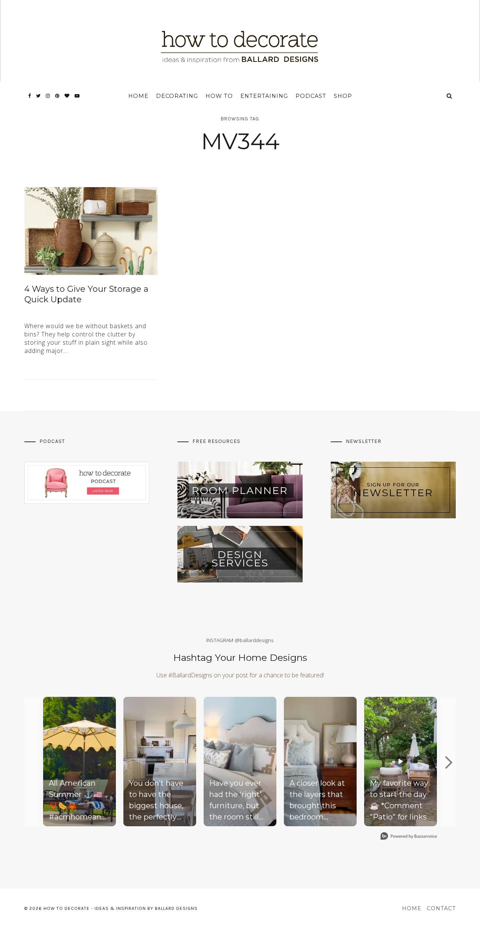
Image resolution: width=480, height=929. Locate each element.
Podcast (311, 96)
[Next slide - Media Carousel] (448, 762)
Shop (343, 96)
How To (219, 96)
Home (138, 96)
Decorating (177, 96)
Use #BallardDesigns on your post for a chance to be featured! (240, 675)
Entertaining (264, 96)
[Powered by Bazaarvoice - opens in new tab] (409, 837)
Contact (441, 908)
